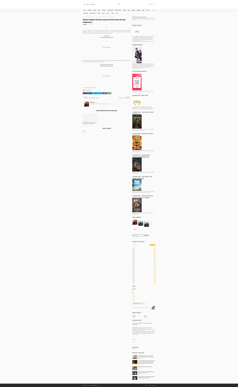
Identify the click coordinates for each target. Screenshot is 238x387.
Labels (133, 295)
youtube (133, 316)
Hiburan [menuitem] (133, 10)
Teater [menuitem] (112, 13)
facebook (134, 315)
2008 (144, 282)
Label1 (133, 296)
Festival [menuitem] (104, 10)
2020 (144, 259)
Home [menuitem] (85, 10)
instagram (146, 316)
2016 (144, 267)
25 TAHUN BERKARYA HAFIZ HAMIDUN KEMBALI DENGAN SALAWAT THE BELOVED (146, 377)
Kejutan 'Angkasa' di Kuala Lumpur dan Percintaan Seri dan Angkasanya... (89, 123)
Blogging (90, 385)
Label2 (133, 297)
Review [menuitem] (98, 13)
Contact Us (153, 385)
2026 (144, 248)
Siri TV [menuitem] (108, 13)
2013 (144, 273)
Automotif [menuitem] (90, 10)
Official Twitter (135, 324)
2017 (144, 265)
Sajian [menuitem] (103, 13)
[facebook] (149, 4)
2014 (144, 271)
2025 (144, 250)
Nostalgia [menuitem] (86, 13)
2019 (144, 261)
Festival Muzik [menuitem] (118, 10)
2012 (144, 275)
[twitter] (151, 4)
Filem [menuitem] (129, 10)
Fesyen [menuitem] (124, 10)
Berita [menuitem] (95, 10)
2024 (144, 252)
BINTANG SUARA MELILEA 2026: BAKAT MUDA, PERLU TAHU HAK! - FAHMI (146, 372)
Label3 (133, 298)
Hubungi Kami (92, 4)
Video (133, 341)
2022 (144, 255)
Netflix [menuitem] (147, 10)
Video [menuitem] (117, 13)
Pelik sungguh (88, 90)
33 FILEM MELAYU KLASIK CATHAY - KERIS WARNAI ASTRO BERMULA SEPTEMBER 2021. (146, 356)
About (133, 301)
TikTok (145, 315)
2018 (144, 263)
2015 (144, 269)
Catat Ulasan (85, 132)
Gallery (133, 340)
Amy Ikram (85, 24)
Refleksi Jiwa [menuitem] (92, 13)
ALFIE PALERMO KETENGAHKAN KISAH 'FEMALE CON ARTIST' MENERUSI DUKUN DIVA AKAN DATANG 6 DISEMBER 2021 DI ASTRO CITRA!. (146, 362)
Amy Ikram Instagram (148, 323)
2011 (144, 277)
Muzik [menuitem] (143, 10)
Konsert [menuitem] (138, 10)
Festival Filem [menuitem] (110, 10)
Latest (133, 342)
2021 (144, 257)
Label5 (133, 300)
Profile (87, 4)
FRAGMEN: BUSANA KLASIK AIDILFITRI (145, 366)
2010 (144, 278)
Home (84, 4)
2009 (144, 280)
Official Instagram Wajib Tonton (137, 323)
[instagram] (153, 4)
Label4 (133, 299)
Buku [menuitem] (99, 10)
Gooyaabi (98, 385)
